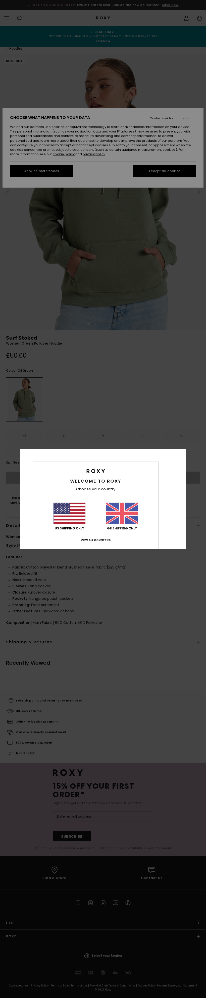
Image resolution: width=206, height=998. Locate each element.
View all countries (96, 540)
